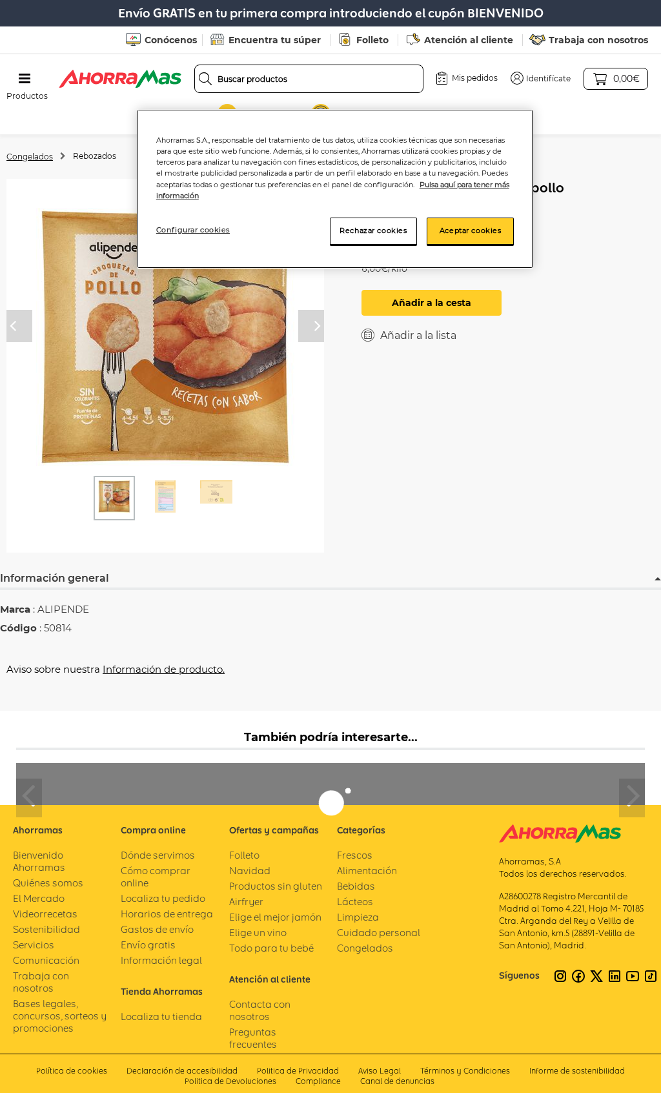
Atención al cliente (468, 40)
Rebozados (94, 156)
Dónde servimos (158, 855)
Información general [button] (54, 578)
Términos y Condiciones (465, 1071)
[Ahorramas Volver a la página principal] (120, 79)
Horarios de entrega (167, 914)
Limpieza (358, 917)
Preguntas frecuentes (253, 1038)
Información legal (161, 960)
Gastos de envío (157, 929)
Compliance (318, 1081)
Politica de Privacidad (298, 1071)
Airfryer (246, 901)
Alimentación (367, 870)
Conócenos (171, 40)
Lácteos (355, 901)
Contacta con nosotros (259, 1010)
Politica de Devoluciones (230, 1081)
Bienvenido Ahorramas (39, 861)
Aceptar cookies (471, 230)
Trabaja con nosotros (598, 40)
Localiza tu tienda (161, 1016)
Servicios (33, 945)
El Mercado (39, 898)
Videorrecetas (45, 914)
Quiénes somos (48, 883)
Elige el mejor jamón (275, 917)
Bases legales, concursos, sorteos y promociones (60, 1015)
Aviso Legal (379, 1071)
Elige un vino (258, 932)
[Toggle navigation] (24, 79)
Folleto (372, 40)
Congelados (29, 156)
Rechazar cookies (373, 230)
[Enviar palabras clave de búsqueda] (205, 79)
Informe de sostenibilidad (577, 1071)
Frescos (354, 855)
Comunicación (46, 960)
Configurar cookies (193, 229)
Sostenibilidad (46, 929)
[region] (335, 188)
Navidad (249, 870)
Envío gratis (148, 945)
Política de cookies (71, 1071)
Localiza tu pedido (163, 898)
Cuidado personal (378, 932)
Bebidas (356, 886)
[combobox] (309, 79)
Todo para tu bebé (271, 948)
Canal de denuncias (397, 1081)
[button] (541, 78)
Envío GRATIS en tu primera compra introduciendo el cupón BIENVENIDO (331, 13)
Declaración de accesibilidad (182, 1071)
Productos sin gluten (275, 886)
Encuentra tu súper (275, 40)
